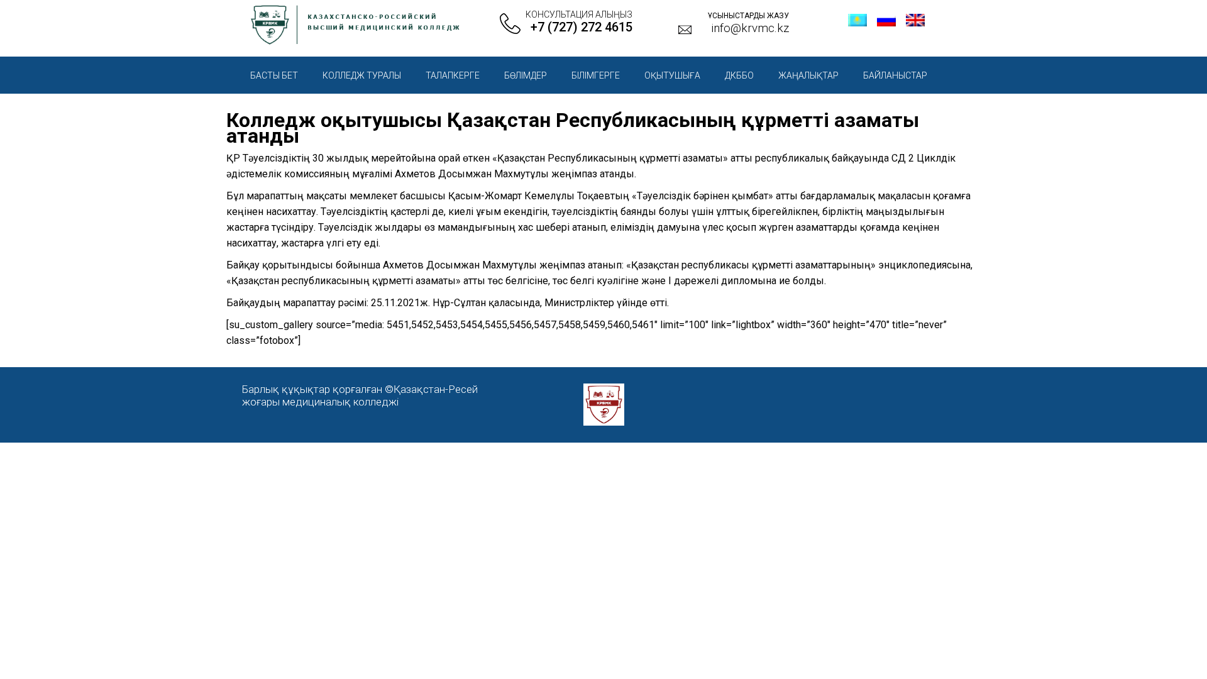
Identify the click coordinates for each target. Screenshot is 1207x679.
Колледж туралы (361, 75)
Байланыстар (895, 75)
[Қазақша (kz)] (857, 23)
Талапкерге (453, 75)
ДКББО (739, 75)
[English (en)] (915, 23)
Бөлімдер (525, 75)
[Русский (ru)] (886, 23)
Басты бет (274, 75)
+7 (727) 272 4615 (581, 27)
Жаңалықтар (808, 75)
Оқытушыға (672, 75)
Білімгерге (595, 75)
